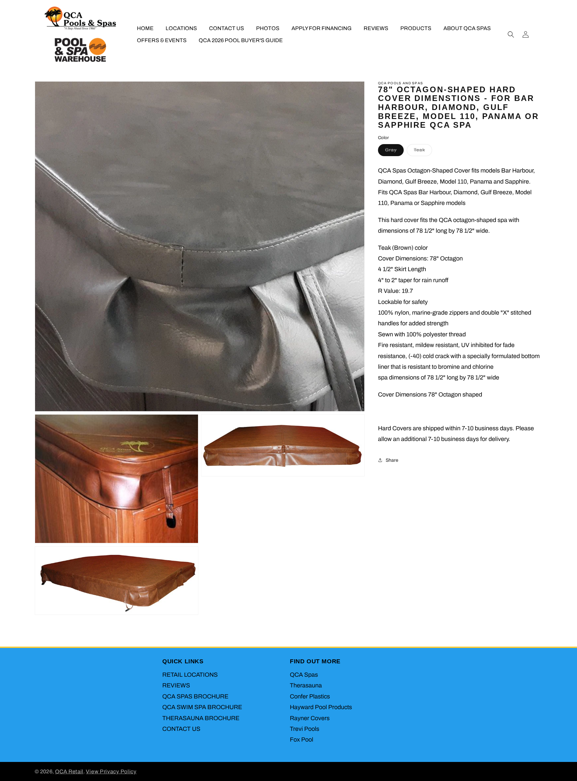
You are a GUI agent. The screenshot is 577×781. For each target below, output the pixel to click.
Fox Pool (301, 739)
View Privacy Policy (111, 771)
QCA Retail (69, 771)
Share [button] (392, 460)
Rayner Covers (310, 718)
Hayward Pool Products (321, 707)
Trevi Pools (304, 729)
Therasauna (306, 685)
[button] (511, 34)
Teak (423, 151)
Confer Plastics (310, 696)
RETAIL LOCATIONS (190, 674)
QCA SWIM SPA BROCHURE (202, 707)
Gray (394, 151)
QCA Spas (304, 674)
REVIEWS (176, 685)
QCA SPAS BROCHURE (195, 696)
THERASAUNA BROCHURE (200, 718)
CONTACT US (181, 729)
